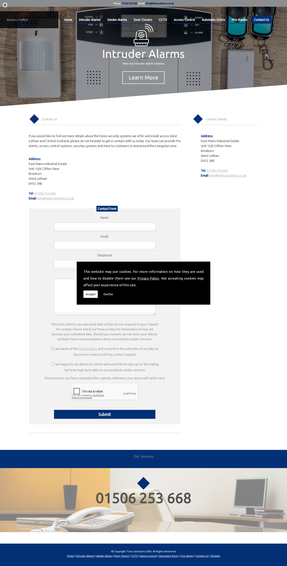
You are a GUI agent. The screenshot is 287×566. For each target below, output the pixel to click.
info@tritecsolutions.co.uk (228, 175)
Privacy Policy (148, 278)
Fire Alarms (239, 20)
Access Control (17, 20)
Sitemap (215, 556)
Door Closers (143, 20)
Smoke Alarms (117, 20)
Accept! (91, 294)
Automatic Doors (213, 20)
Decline (108, 294)
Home (68, 20)
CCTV (163, 20)
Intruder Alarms (90, 20)
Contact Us (261, 20)
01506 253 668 (217, 170)
